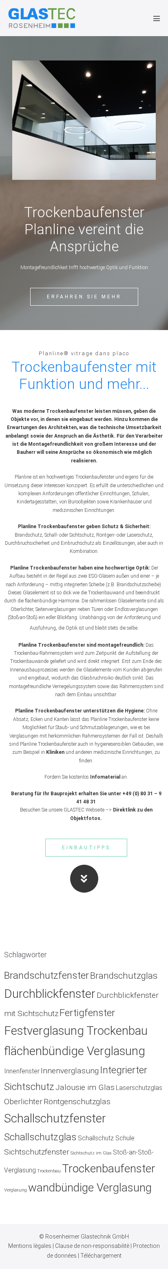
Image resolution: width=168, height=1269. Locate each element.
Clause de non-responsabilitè (92, 1246)
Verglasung (15, 1190)
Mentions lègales (30, 1246)
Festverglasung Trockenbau (76, 1031)
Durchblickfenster (49, 994)
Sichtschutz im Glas (91, 1153)
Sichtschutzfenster (36, 1152)
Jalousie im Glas (85, 1087)
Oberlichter (23, 1101)
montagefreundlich (120, 645)
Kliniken (55, 752)
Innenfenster (22, 1071)
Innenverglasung (70, 1070)
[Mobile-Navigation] (156, 18)
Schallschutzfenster (55, 1118)
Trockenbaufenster (108, 1168)
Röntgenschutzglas (77, 1101)
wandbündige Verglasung (90, 1187)
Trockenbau (49, 1171)
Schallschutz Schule (106, 1138)
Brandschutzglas (123, 975)
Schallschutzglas (40, 1137)
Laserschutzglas (139, 1088)
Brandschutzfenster (46, 975)
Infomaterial (105, 777)
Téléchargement (101, 1255)
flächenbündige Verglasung (74, 1051)
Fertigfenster (87, 1013)
